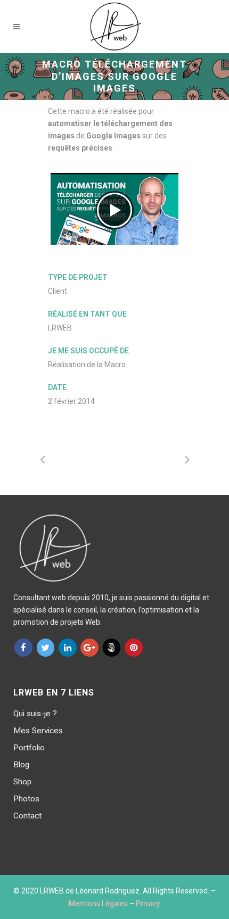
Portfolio (29, 747)
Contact (27, 816)
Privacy (148, 903)
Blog (21, 764)
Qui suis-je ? (35, 713)
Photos (26, 799)
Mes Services (38, 730)
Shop (22, 781)
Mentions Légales (98, 903)
